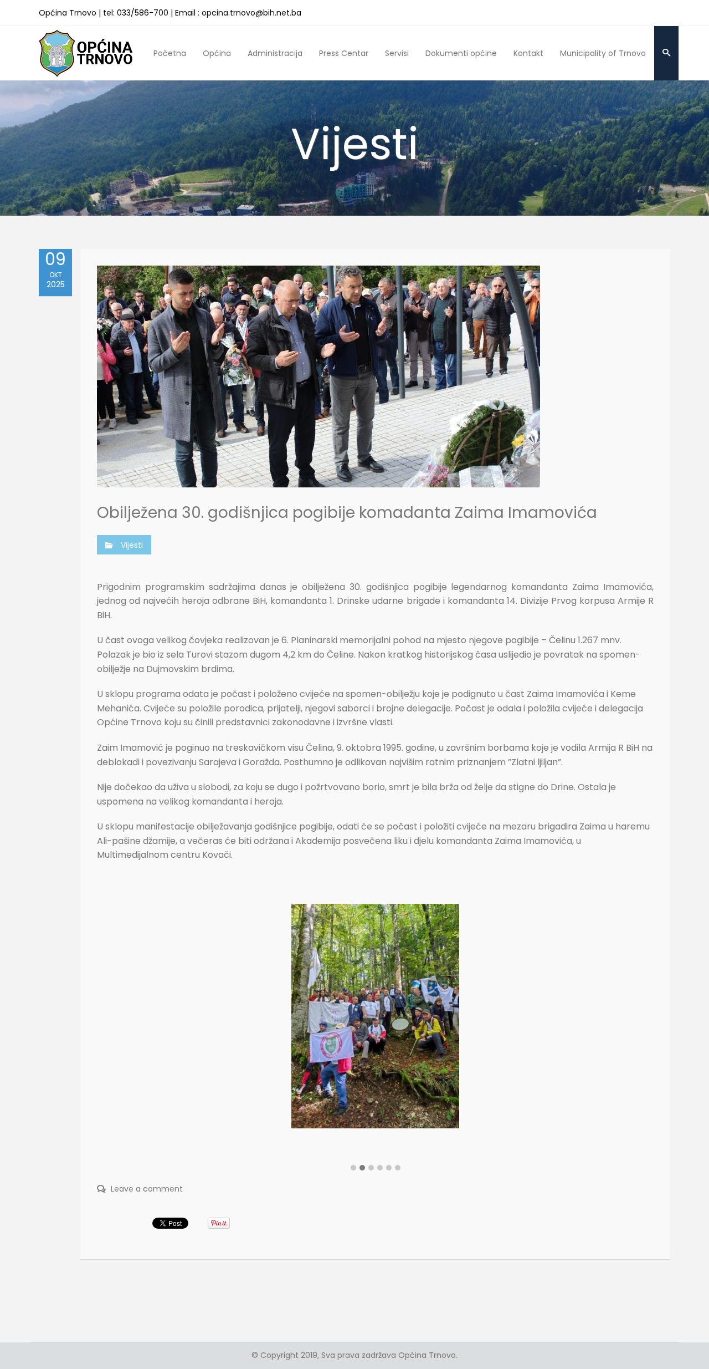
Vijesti (132, 545)
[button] (353, 1168)
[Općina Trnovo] (86, 53)
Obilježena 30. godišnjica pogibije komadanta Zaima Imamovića (347, 512)
